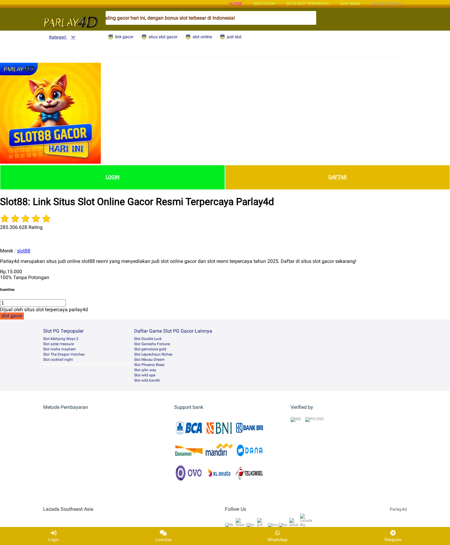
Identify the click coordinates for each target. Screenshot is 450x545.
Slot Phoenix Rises (149, 365)
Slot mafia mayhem (59, 349)
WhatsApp (277, 539)
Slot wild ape (144, 375)
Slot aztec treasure (58, 344)
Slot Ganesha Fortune (152, 344)
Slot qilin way (145, 370)
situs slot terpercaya (308, 4)
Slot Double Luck (148, 339)
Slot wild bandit (147, 380)
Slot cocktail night (58, 359)
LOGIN (112, 177)
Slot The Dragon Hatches (63, 354)
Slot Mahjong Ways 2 (60, 339)
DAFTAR (337, 177)
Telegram (393, 539)
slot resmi (350, 4)
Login (53, 539)
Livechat (163, 539)
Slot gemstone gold (150, 349)
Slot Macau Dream (149, 359)
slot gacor (264, 4)
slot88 (235, 4)
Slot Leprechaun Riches (153, 354)
